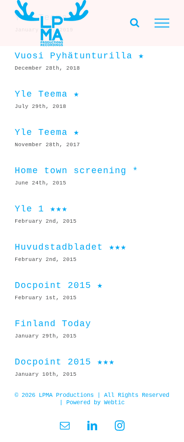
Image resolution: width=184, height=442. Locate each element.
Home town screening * (76, 171)
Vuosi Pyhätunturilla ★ (79, 56)
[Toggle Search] (134, 22)
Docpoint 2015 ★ (59, 285)
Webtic (114, 402)
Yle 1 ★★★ (41, 209)
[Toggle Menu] (162, 23)
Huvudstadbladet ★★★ (71, 247)
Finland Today (53, 324)
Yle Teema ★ (47, 94)
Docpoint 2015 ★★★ (65, 362)
